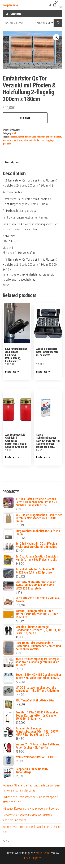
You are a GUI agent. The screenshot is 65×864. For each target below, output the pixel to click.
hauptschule (10, 5)
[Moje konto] (50, 4)
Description (12, 162)
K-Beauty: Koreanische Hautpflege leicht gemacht (32, 808)
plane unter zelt (10, 140)
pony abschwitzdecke (29, 140)
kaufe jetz (25, 117)
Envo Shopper (32, 858)
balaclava (12, 136)
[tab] (32, 162)
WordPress (42, 853)
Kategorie (15, 13)
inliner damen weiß (27, 136)
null (14, 133)
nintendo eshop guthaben (49, 136)
